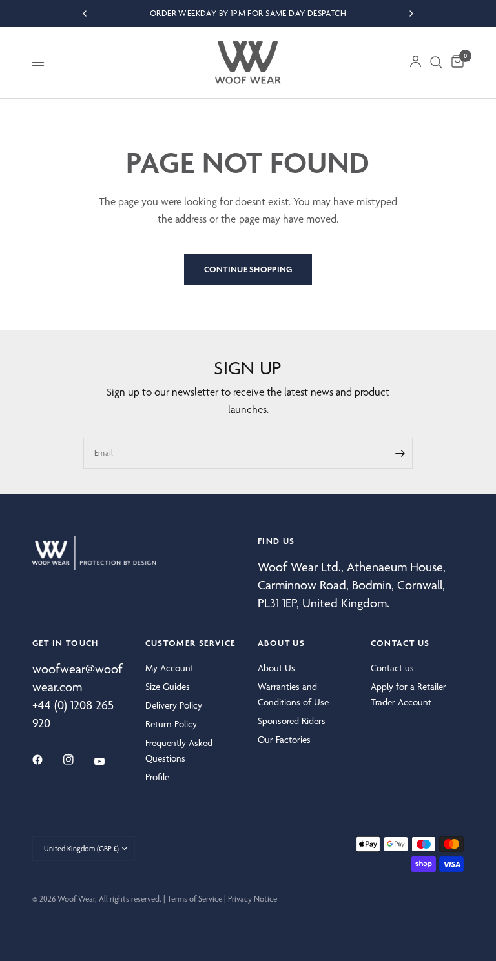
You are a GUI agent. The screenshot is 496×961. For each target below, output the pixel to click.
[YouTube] (108, 761)
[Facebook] (46, 759)
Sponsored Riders (292, 721)
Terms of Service (194, 899)
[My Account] (416, 62)
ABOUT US (281, 642)
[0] (455, 62)
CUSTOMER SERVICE (190, 642)
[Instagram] (77, 759)
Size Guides (167, 687)
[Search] (436, 62)
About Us (276, 668)
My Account (169, 668)
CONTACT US (400, 642)
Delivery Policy (173, 705)
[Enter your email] (400, 453)
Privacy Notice (252, 899)
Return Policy (171, 724)
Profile (157, 777)
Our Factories (284, 739)
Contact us (392, 668)
